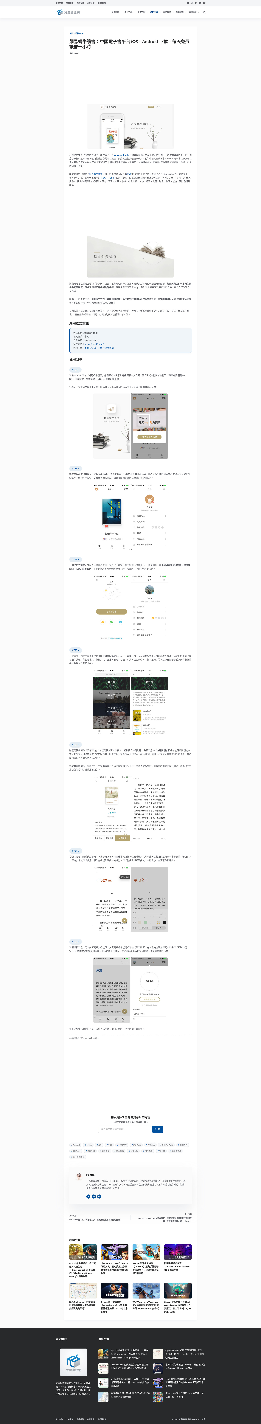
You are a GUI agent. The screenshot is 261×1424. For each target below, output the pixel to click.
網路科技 (167, 12)
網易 (129, 174)
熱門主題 (154, 12)
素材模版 (193, 12)
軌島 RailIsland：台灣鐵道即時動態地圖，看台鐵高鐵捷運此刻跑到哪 (82, 1305)
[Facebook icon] (88, 1196)
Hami (103, 177)
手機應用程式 (166, 1145)
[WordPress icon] (99, 1196)
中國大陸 (122, 1145)
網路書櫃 (104, 1151)
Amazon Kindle (122, 155)
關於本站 (59, 3)
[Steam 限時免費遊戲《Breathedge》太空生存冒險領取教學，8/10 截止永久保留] (115, 1291)
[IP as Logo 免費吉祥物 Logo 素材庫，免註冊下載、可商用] (158, 1397)
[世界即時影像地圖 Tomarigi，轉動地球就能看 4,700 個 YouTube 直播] (158, 1368)
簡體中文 (90, 1151)
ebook (88, 1145)
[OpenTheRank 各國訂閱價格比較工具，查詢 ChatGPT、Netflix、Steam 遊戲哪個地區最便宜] (158, 1354)
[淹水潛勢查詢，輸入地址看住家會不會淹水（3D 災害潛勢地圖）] (103, 1397)
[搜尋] (204, 12)
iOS (99, 1145)
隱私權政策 (102, 3)
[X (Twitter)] (192, 3)
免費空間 (141, 12)
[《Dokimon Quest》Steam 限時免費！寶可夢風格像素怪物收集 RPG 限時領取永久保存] (115, 1252)
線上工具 (128, 12)
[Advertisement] (130, 79)
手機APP (79, 33)
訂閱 (157, 1129)
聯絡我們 (80, 3)
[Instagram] (200, 3)
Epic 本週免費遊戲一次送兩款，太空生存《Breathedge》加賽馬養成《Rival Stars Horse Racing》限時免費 (82, 1270)
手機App (150, 1145)
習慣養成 (133, 1151)
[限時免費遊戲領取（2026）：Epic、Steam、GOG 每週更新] (178, 1252)
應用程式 (136, 1145)
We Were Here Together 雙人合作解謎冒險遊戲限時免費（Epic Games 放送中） (146, 1305)
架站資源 (180, 12)
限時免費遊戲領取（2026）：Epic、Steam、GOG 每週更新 (177, 1266)
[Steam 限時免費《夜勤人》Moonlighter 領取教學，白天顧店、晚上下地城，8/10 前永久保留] (178, 1291)
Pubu (111, 177)
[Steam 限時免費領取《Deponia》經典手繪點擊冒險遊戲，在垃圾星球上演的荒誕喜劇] (146, 1252)
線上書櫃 (119, 1151)
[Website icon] (94, 1196)
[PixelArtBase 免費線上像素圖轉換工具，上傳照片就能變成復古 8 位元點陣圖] (103, 1368)
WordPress (196, 1419)
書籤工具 (76, 1151)
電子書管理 (175, 1151)
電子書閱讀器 (77, 1157)
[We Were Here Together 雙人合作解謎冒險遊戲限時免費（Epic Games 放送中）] (146, 1291)
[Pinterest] (196, 3)
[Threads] (204, 3)
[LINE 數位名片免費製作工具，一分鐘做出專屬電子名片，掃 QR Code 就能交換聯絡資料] (103, 1383)
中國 (109, 1145)
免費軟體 (115, 12)
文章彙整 (69, 3)
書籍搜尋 (182, 1145)
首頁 (71, 33)
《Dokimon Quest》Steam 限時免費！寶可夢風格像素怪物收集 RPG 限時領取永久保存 (185, 1382)
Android (75, 1145)
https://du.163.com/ (94, 344)
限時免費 (148, 1151)
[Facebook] (188, 3)
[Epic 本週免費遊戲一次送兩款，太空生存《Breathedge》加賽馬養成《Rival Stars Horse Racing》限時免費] (83, 1252)
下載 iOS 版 (90, 347)
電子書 (161, 1151)
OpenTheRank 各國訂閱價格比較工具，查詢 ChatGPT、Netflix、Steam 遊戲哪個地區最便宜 (184, 1354)
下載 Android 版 (106, 347)
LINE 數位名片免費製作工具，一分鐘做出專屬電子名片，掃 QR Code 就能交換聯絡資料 (130, 1382)
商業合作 (90, 3)
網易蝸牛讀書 (96, 174)
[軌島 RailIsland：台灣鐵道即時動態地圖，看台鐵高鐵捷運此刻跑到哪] (83, 1291)
